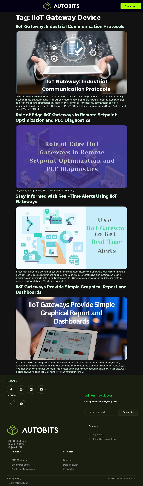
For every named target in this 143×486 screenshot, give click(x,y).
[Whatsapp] (11, 404)
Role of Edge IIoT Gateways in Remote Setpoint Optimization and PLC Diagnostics (66, 117)
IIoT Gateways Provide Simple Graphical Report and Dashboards (71, 289)
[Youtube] (41, 389)
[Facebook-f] (11, 389)
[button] (4, 6)
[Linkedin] (31, 389)
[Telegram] (21, 404)
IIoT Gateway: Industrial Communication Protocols (70, 26)
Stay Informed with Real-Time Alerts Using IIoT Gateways (66, 198)
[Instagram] (21, 389)
